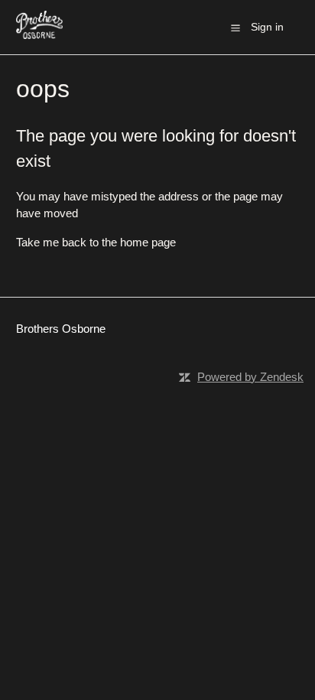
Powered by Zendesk (250, 376)
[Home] (39, 34)
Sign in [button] (267, 27)
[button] (235, 27)
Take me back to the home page (96, 242)
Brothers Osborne (61, 328)
